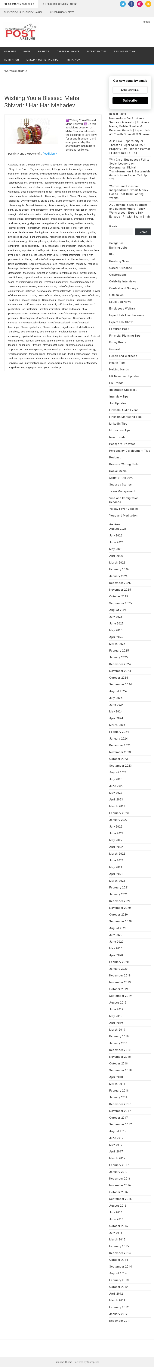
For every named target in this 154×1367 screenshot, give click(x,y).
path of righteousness (70, 286)
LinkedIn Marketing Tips (42, 59)
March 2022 (117, 853)
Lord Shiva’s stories (40, 263)
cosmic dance (35, 187)
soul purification (68, 331)
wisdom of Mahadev (86, 363)
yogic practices (34, 367)
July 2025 (115, 616)
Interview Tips (96, 51)
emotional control (83, 218)
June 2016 (116, 1219)
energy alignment (31, 223)
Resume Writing (124, 51)
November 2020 (120, 908)
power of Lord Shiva (49, 295)
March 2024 (117, 725)
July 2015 (115, 1232)
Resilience (14, 300)
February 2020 (119, 962)
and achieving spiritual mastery (56, 173)
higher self (81, 236)
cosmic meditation (73, 187)
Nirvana (48, 277)
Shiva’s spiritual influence (32, 322)
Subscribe (130, 100)
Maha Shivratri (66, 263)
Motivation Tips (59, 164)
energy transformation (54, 223)
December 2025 (120, 583)
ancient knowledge (72, 169)
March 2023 (117, 806)
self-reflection (30, 309)
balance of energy (77, 178)
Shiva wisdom (49, 313)
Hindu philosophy (59, 241)
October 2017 (118, 1117)
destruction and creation (67, 191)
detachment (89, 191)
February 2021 (119, 887)
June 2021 (116, 860)
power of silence (90, 295)
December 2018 (120, 1050)
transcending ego (56, 354)
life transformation (70, 254)
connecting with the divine (59, 182)
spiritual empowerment (76, 336)
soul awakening (29, 331)
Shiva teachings (30, 313)
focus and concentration (73, 232)
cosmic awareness (85, 182)
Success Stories (120, 484)
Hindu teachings (50, 245)
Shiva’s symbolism (31, 327)
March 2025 (117, 644)
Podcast (115, 457)
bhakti (92, 178)
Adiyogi (56, 169)
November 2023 (120, 752)
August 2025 (118, 610)
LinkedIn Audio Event (123, 410)
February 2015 (119, 1246)
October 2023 (118, 759)
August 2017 (118, 1131)
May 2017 (115, 1144)
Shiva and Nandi (71, 309)
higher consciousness (62, 236)
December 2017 (120, 1104)
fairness (65, 227)
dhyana (92, 196)
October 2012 (118, 1287)
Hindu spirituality (30, 245)
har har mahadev (39, 236)
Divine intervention (36, 205)
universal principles (35, 363)
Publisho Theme (63, 1362)
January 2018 (118, 1097)
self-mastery (81, 304)
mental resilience (69, 273)
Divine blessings (30, 200)
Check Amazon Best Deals (19, 4)
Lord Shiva (25, 259)
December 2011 (120, 1320)
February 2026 (119, 569)
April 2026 (116, 556)
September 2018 (120, 1070)
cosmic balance (17, 187)
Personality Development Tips (129, 450)
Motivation (11, 59)
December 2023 (120, 745)
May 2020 (115, 948)
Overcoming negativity (56, 282)
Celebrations (33, 164)
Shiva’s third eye (51, 327)
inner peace (58, 250)
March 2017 (117, 1158)
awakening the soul (37, 178)
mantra (72, 268)
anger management (85, 173)
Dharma (82, 196)
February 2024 (119, 732)
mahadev (81, 263)
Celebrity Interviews (122, 281)
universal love (16, 363)
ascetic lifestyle (17, 178)
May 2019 (115, 1016)
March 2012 (117, 1300)
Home (27, 51)
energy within (75, 223)
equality (89, 223)
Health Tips (117, 362)
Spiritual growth (55, 340)
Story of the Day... (18, 169)
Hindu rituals (77, 241)
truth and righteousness (21, 358)
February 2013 (119, 1280)
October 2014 (118, 1260)
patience (30, 291)
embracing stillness (61, 218)
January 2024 (118, 738)
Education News (120, 301)
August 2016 (118, 1205)
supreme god (16, 349)
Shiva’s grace (27, 318)
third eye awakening (84, 349)
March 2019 (117, 1029)
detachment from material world (26, 196)
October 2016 (118, 1192)
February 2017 (119, 1165)
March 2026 (117, 562)
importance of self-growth (36, 250)
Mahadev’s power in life (54, 268)
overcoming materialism (29, 282)
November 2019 (120, 982)
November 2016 (120, 1185)
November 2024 (120, 671)
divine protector (39, 209)
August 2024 (118, 691)
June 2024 (116, 704)
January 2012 (118, 1314)
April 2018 (116, 1077)
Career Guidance (68, 51)
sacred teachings (31, 300)
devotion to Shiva (66, 196)
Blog (22, 164)
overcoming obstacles (82, 282)
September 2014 (120, 1266)
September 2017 (120, 1124)
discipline (14, 200)
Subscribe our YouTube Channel (23, 12)
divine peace (22, 209)
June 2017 (116, 1138)
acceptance (43, 169)
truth (94, 354)
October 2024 (118, 677)
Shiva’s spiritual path (59, 322)
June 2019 (116, 1009)
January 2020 (118, 968)
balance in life (57, 178)
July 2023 (115, 779)
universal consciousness (65, 358)
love (55, 263)
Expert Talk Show (121, 322)
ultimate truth (43, 358)
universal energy (89, 358)
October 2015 (118, 1226)
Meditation (29, 273)
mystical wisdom (33, 277)
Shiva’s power (63, 318)
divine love (74, 205)
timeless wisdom (18, 354)
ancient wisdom (29, 173)
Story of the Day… (121, 477)
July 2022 (115, 826)
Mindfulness (15, 277)
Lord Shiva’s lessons (76, 259)
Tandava (66, 349)
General (45, 164)
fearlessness (26, 232)
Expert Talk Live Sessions (126, 315)
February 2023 (119, 813)
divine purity (55, 209)
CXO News (116, 295)
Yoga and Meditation (123, 515)
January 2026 (118, 576)
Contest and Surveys (123, 288)
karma (79, 250)
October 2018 (118, 1063)
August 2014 (118, 1273)
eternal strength (17, 227)
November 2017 (120, 1111)
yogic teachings (52, 367)
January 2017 (118, 1172)
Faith (74, 227)
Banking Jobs (118, 247)
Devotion (50, 196)
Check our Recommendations (59, 4)
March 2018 (117, 1084)
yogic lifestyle (16, 367)
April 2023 (116, 799)
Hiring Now (73, 59)
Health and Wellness (123, 356)
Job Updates (118, 403)
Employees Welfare (122, 308)
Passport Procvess (122, 444)
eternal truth (33, 227)
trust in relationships (79, 354)
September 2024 (120, 684)
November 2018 (120, 1056)
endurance (14, 223)
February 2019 (119, 1036)
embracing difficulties (37, 218)
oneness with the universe (68, 277)
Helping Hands (119, 369)
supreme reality (52, 349)
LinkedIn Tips (118, 423)
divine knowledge (57, 205)
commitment (36, 182)
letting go (27, 254)
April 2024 (116, 718)
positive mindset (82, 291)
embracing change (72, 214)
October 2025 (118, 596)
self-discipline (65, 304)
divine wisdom (52, 214)
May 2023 (115, 792)
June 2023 (116, 786)
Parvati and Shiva (47, 286)
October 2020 (118, 914)
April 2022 (116, 847)
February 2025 (119, 650)
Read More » (50, 153)
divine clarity (47, 200)
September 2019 (120, 996)
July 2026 (115, 535)
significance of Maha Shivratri (78, 327)
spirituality (24, 345)
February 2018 (119, 1090)
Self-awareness (32, 304)
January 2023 (118, 820)
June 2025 (116, 623)
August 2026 (118, 528)
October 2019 (118, 989)
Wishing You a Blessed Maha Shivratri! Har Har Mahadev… (41, 101)
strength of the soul (53, 345)
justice (70, 250)
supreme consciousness (79, 345)
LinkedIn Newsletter (62, 12)
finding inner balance (46, 232)
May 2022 (115, 840)
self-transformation (49, 309)
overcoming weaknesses (22, 286)
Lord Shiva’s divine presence (48, 259)
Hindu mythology (38, 241)
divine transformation (30, 214)
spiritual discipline (52, 336)
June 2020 (116, 941)
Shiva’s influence (45, 318)
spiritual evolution (35, 340)
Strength (36, 345)
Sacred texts (49, 300)
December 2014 (120, 1253)
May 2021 (115, 867)
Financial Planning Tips (124, 335)
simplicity (14, 331)
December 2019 (120, 975)
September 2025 (120, 603)
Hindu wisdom (68, 245)
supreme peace (33, 349)
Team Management (122, 491)
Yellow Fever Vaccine (124, 509)
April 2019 (116, 1023)
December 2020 (120, 901)
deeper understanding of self (37, 191)
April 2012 (116, 1293)
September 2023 (120, 765)
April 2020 (116, 955)
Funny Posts (117, 342)
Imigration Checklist (123, 389)
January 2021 (118, 894)
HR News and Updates (124, 376)
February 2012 (119, 1307)
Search (113, 226)
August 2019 (118, 1002)
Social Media (90, 164)
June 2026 (116, 542)
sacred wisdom (66, 300)
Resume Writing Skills (124, 464)
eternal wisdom (50, 227)
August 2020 (118, 928)
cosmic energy (53, 187)
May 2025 (115, 630)
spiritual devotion (31, 336)
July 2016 (115, 1212)
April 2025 (116, 637)
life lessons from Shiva (46, 254)
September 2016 (120, 1199)
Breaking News (119, 261)
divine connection (65, 200)
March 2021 (117, 880)
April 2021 (116, 874)
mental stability (88, 273)
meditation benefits (47, 273)
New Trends (75, 164)
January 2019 (118, 1043)
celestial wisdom (18, 182)
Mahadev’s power (29, 268)
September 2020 (120, 921)
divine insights (16, 205)
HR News (43, 51)
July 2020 (115, 935)
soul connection (48, 331)
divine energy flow (87, 200)
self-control (49, 304)
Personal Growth (62, 291)
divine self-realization (75, 209)
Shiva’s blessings (67, 313)
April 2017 (116, 1151)
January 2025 (118, 657)
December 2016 (120, 1178)
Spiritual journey (74, 340)
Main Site (10, 51)
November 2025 (120, 589)
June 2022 (116, 833)
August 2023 (118, 772)
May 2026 (115, 549)
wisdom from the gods (60, 363)
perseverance (44, 291)
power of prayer (70, 295)
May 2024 (115, 711)
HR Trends (116, 383)
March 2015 (117, 1239)
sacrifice (81, 300)
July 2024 (115, 698)
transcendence (37, 354)
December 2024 (120, 664)
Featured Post (119, 329)
